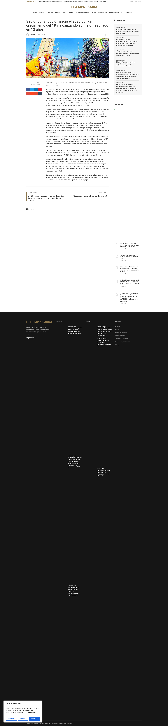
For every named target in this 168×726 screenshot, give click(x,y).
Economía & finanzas (121, 333)
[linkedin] (36, 89)
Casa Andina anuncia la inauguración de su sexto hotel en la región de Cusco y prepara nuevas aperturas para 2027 (73, 1)
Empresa (117, 329)
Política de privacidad (32, 723)
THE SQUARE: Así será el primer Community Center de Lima (129, 256)
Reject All (22, 719)
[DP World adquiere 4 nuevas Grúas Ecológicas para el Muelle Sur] (91, 532)
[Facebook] (31, 7)
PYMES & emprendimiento (122, 342)
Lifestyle (117, 345)
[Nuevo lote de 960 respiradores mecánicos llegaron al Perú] (91, 402)
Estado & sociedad (120, 336)
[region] (23, 711)
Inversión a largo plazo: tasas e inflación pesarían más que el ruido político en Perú (127, 31)
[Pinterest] (40, 89)
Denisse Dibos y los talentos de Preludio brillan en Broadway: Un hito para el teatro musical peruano (129, 282)
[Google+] (28, 93)
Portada (117, 326)
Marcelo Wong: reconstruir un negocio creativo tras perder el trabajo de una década (126, 64)
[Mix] (36, 93)
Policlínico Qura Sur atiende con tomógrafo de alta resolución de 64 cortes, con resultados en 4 (104, 331)
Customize (11, 719)
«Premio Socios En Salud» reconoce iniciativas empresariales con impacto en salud (127, 54)
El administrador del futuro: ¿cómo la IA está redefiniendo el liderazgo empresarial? (129, 245)
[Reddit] (32, 93)
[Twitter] (35, 7)
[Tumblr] (40, 93)
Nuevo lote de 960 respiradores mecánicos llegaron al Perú (104, 343)
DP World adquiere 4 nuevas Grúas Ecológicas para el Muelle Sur (103, 473)
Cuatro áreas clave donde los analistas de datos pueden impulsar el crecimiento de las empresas (129, 269)
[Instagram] (38, 7)
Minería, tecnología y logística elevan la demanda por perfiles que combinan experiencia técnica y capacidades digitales (127, 75)
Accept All (34, 719)
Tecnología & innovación (122, 339)
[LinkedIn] (27, 7)
